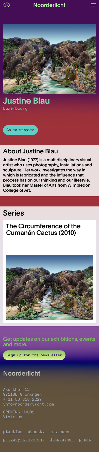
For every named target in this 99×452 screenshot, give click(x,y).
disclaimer (62, 439)
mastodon (59, 431)
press (85, 439)
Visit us (12, 416)
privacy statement (23, 439)
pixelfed (13, 431)
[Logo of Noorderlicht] (49, 5)
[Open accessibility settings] (7, 5)
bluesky (36, 431)
